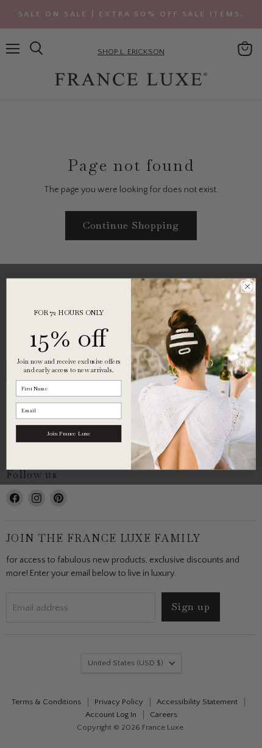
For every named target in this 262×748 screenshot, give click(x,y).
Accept (125, 670)
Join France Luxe (69, 433)
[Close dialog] (247, 286)
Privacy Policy (104, 639)
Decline (125, 700)
